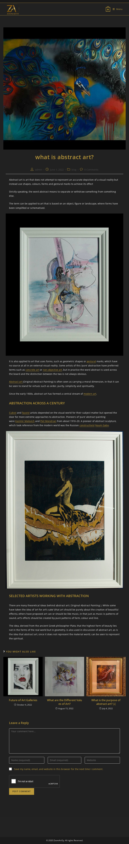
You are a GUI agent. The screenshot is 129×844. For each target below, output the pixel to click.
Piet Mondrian (48, 421)
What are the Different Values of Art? (64, 702)
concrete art (32, 369)
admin (38, 169)
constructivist (87, 425)
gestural (91, 361)
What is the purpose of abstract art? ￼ (105, 702)
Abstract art (16, 381)
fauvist (26, 412)
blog (74, 169)
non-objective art (52, 369)
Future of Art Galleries (23, 700)
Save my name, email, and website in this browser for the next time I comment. (58, 769)
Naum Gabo (102, 425)
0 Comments (91, 169)
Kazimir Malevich (25, 421)
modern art (89, 393)
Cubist (12, 412)
